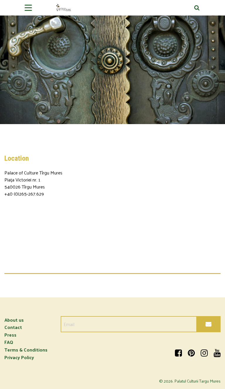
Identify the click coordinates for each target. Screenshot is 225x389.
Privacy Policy (19, 357)
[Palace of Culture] (112, 10)
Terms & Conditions (25, 349)
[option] (112, 62)
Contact (13, 327)
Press (10, 334)
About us (14, 320)
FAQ (8, 342)
